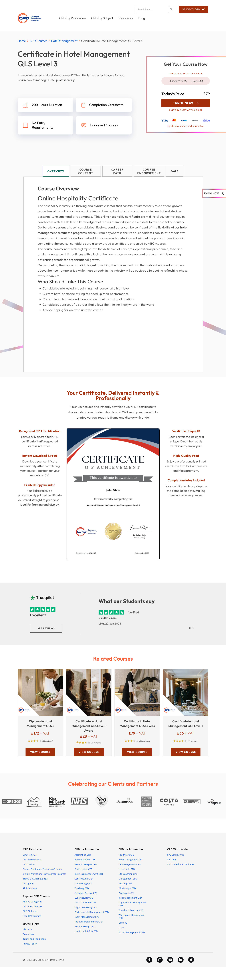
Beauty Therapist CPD (86, 864)
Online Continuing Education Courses (42, 869)
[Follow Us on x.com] (191, 960)
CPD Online (29, 864)
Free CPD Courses (32, 915)
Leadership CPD (127, 869)
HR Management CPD (130, 864)
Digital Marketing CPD (86, 907)
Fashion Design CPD (85, 926)
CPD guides (29, 883)
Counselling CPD (83, 883)
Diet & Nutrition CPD (85, 902)
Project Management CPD (132, 932)
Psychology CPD (127, 893)
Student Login (191, 9)
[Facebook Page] (149, 960)
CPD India (172, 859)
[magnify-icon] (171, 9)
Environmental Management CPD (92, 912)
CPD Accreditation (32, 859)
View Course (40, 751)
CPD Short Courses (32, 906)
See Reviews (46, 628)
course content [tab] (85, 171)
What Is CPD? (29, 854)
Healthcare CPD (127, 854)
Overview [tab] (55, 171)
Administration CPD (85, 859)
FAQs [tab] (174, 171)
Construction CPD (84, 878)
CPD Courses (38, 41)
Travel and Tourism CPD (131, 910)
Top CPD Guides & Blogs (35, 878)
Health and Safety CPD (86, 931)
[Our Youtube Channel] (170, 960)
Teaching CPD (82, 888)
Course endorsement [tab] (149, 171)
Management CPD (128, 878)
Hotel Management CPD (131, 859)
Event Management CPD (87, 916)
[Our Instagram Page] (160, 960)
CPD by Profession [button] (72, 18)
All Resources (30, 888)
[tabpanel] (113, 274)
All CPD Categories (32, 901)
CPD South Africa (175, 854)
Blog (141, 18)
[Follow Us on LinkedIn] (181, 960)
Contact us (28, 934)
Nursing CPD (125, 883)
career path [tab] (117, 171)
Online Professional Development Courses (44, 873)
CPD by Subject (102, 18)
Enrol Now (183, 103)
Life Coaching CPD (128, 873)
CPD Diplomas (30, 911)
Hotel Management (64, 41)
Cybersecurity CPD (84, 897)
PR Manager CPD (127, 888)
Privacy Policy (30, 943)
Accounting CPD (83, 854)
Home (22, 41)
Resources (126, 18)
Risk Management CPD (130, 897)
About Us (27, 929)
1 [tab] (190, 628)
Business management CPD (89, 873)
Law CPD (123, 922)
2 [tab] (193, 628)
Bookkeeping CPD (83, 869)
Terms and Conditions (34, 938)
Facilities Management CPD (89, 921)
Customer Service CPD (86, 893)
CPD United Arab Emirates (180, 864)
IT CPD (122, 927)
